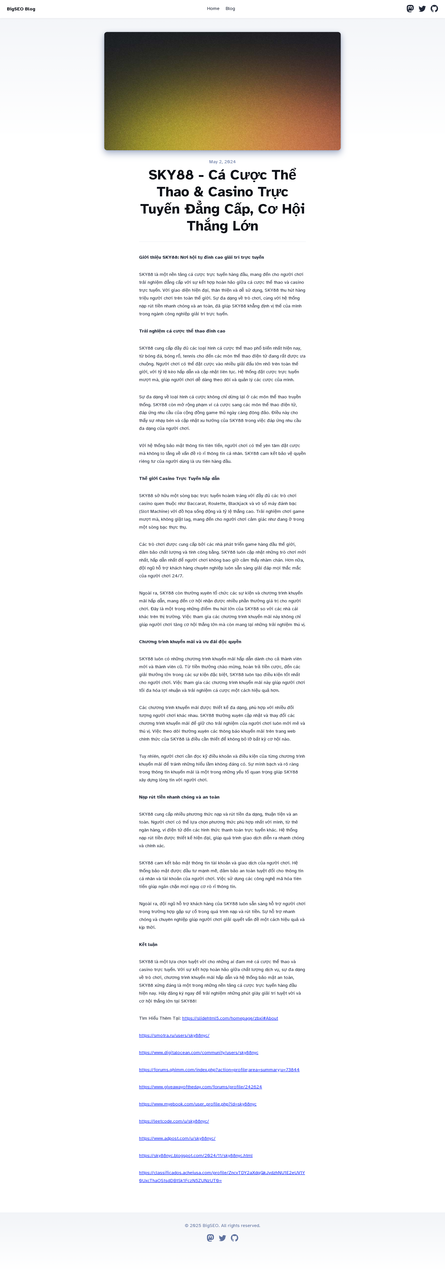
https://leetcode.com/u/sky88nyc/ (174, 1121)
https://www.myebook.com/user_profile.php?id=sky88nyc (198, 1104)
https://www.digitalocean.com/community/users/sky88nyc (198, 1052)
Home (213, 8)
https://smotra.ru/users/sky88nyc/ (174, 1035)
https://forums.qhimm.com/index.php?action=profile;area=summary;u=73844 (219, 1070)
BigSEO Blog (21, 9)
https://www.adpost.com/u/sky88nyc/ (177, 1138)
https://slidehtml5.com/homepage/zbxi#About (230, 1018)
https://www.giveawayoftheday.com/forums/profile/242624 (200, 1087)
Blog (230, 8)
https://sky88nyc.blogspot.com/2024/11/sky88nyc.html (196, 1155)
